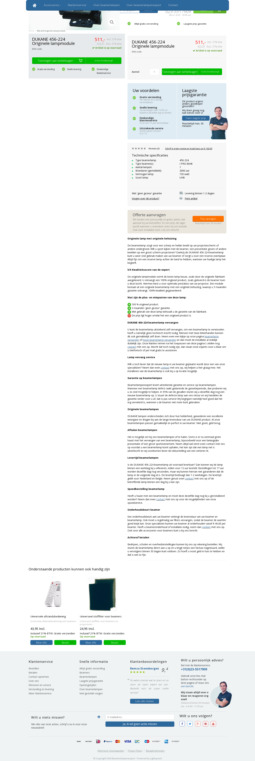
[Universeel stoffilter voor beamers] (103, 593)
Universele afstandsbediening (48, 616)
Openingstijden (87, 685)
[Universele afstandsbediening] (53, 593)
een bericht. (187, 686)
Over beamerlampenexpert (144, 5)
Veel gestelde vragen (91, 693)
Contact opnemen (39, 676)
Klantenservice (77, 5)
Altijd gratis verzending (146, 23)
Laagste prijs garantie (195, 23)
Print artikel (191, 198)
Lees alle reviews (144, 701)
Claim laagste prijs (196, 118)
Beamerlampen (88, 676)
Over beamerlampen (107, 5)
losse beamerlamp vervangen (159, 340)
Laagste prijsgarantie (91, 681)
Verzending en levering (41, 689)
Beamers (84, 672)
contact (132, 346)
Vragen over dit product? (145, 198)
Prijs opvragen (208, 218)
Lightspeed (156, 758)
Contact (173, 5)
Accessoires (51, 5)
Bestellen (34, 668)
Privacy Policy (135, 750)
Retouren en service (40, 685)
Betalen (33, 672)
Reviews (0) (154, 148)
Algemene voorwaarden (110, 750)
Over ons (34, 681)
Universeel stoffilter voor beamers (101, 616)
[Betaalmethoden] (79, 741)
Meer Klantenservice (40, 693)
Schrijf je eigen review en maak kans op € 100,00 (188, 148)
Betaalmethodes (155, 750)
